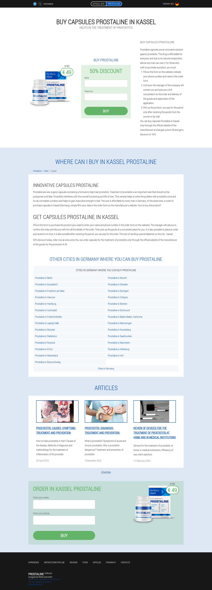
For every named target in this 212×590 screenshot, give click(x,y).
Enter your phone (41, 513)
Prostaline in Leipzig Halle (47, 323)
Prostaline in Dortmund (119, 310)
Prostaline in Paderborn (46, 336)
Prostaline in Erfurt (44, 349)
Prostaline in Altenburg (118, 349)
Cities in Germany (106, 368)
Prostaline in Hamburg (45, 303)
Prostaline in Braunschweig (48, 362)
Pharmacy (111, 562)
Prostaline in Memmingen (120, 323)
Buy (106, 110)
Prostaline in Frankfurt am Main (50, 290)
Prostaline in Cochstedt (46, 310)
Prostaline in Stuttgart (118, 290)
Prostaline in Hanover (45, 297)
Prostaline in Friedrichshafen (48, 316)
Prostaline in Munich (117, 277)
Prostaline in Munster (45, 329)
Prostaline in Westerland (46, 355)
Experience (33, 562)
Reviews (73, 562)
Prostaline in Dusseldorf (46, 284)
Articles (97, 562)
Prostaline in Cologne (118, 297)
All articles (106, 472)
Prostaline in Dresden (118, 284)
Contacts (125, 562)
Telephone (88, 91)
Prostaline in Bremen (117, 303)
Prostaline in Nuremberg (119, 329)
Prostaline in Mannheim (119, 342)
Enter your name (41, 497)
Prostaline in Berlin (43, 277)
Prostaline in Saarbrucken (120, 336)
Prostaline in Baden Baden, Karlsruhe (125, 316)
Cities (85, 562)
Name (86, 78)
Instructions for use (54, 562)
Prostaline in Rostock (45, 342)
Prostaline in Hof (116, 355)
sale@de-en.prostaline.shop (40, 577)
